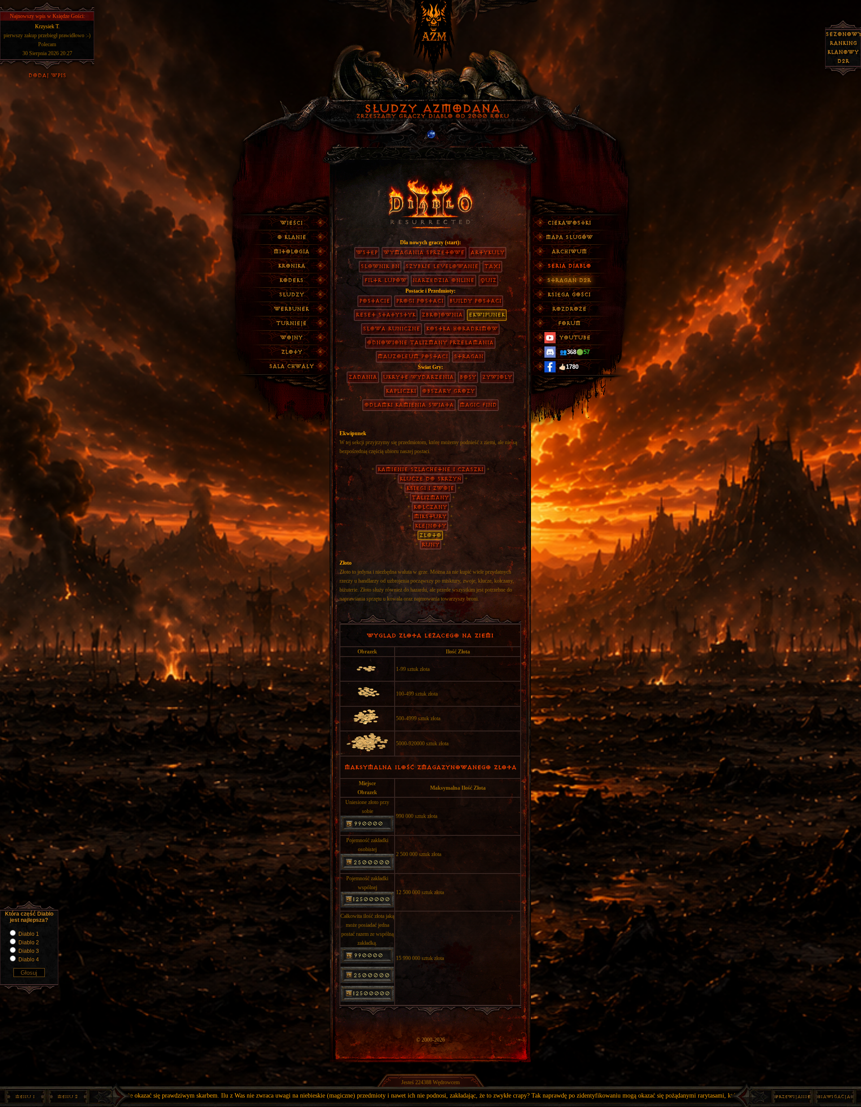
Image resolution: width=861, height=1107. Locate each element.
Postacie (374, 301)
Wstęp (367, 252)
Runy (430, 544)
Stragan (468, 356)
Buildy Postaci (475, 301)
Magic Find (478, 405)
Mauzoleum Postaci (413, 356)
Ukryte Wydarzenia (418, 377)
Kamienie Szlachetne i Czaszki (430, 469)
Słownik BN (380, 266)
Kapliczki (401, 391)
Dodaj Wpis (47, 75)
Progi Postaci (420, 301)
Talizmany (430, 497)
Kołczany (430, 507)
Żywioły (497, 377)
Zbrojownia (442, 314)
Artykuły (487, 252)
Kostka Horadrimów (462, 328)
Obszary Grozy (448, 391)
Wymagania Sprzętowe (424, 252)
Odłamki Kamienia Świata (409, 405)
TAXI (492, 266)
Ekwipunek (487, 314)
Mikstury (430, 516)
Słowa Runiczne (391, 328)
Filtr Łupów (385, 280)
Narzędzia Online (443, 280)
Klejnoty (430, 526)
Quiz (488, 280)
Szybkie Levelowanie (441, 266)
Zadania (362, 377)
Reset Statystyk (386, 314)
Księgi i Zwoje (430, 488)
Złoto (430, 535)
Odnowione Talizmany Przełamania (430, 342)
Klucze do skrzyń (430, 479)
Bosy (468, 377)
